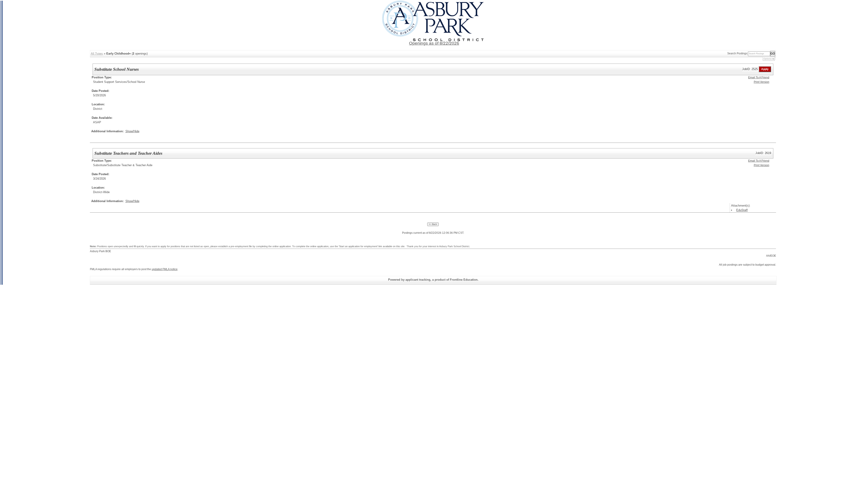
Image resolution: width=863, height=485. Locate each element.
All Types (97, 53)
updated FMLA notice (165, 269)
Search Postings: (737, 53)
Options (767, 58)
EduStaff (742, 210)
